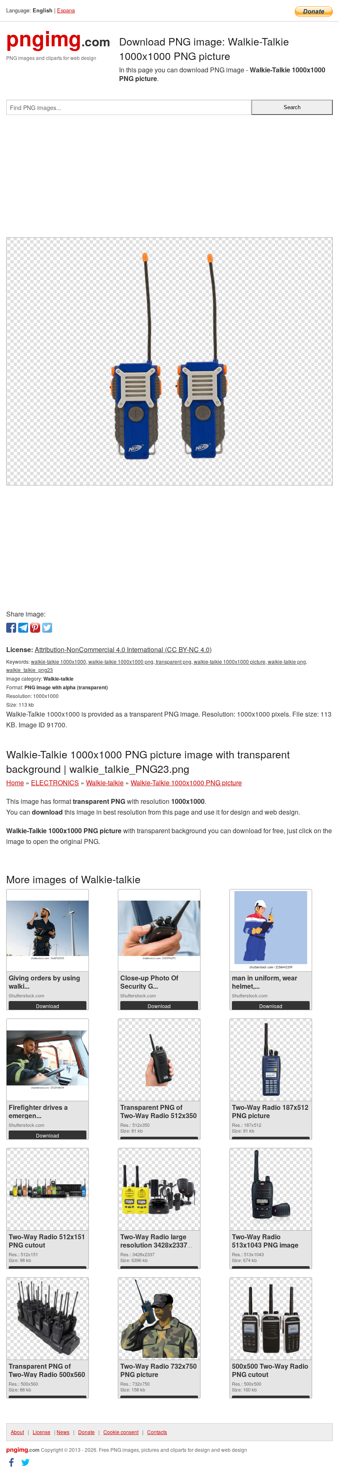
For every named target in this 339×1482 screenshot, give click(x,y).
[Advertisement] (169, 179)
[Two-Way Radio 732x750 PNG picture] (159, 1318)
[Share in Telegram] (23, 628)
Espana (66, 10)
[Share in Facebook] (11, 628)
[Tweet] (47, 628)
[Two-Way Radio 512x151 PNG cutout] (47, 1189)
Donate (86, 1431)
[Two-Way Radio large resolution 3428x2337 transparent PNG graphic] (159, 1189)
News (63, 1431)
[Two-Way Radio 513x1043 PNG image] (270, 1189)
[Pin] (35, 628)
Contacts (157, 1431)
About (17, 1431)
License (41, 1431)
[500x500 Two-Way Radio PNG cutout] (271, 1319)
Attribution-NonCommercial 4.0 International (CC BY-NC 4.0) (123, 649)
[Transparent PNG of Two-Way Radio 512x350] (159, 1059)
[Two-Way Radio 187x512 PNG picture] (270, 1060)
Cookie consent (120, 1431)
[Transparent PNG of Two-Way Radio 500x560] (47, 1318)
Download (47, 1005)
